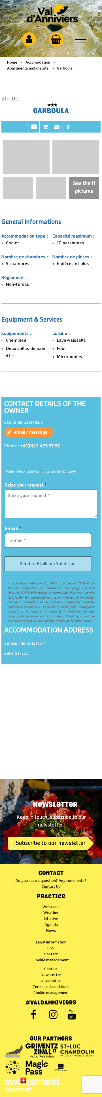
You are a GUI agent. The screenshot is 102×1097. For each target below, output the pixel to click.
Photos (34, 129)
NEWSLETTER (55, 805)
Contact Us (51, 887)
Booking (45, 129)
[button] (56, 39)
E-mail (13, 528)
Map (68, 129)
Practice (51, 897)
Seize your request (25, 485)
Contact (56, 129)
